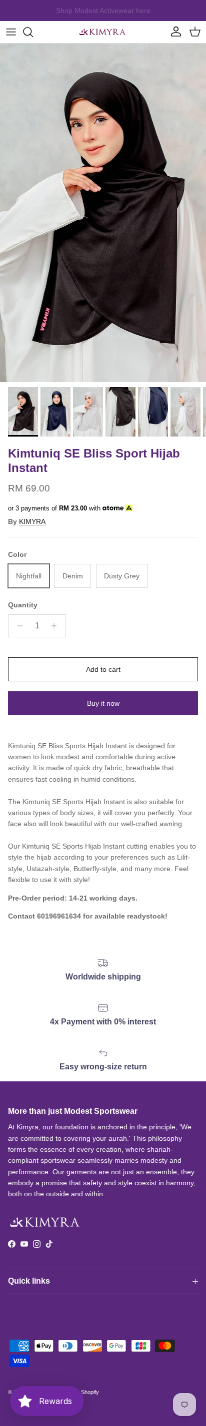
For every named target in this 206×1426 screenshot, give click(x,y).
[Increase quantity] (57, 626)
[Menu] (11, 32)
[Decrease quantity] (17, 626)
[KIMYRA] (103, 32)
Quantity (23, 605)
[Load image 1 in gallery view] (103, 212)
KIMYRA (32, 521)
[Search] (33, 32)
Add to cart (103, 669)
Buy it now (103, 703)
